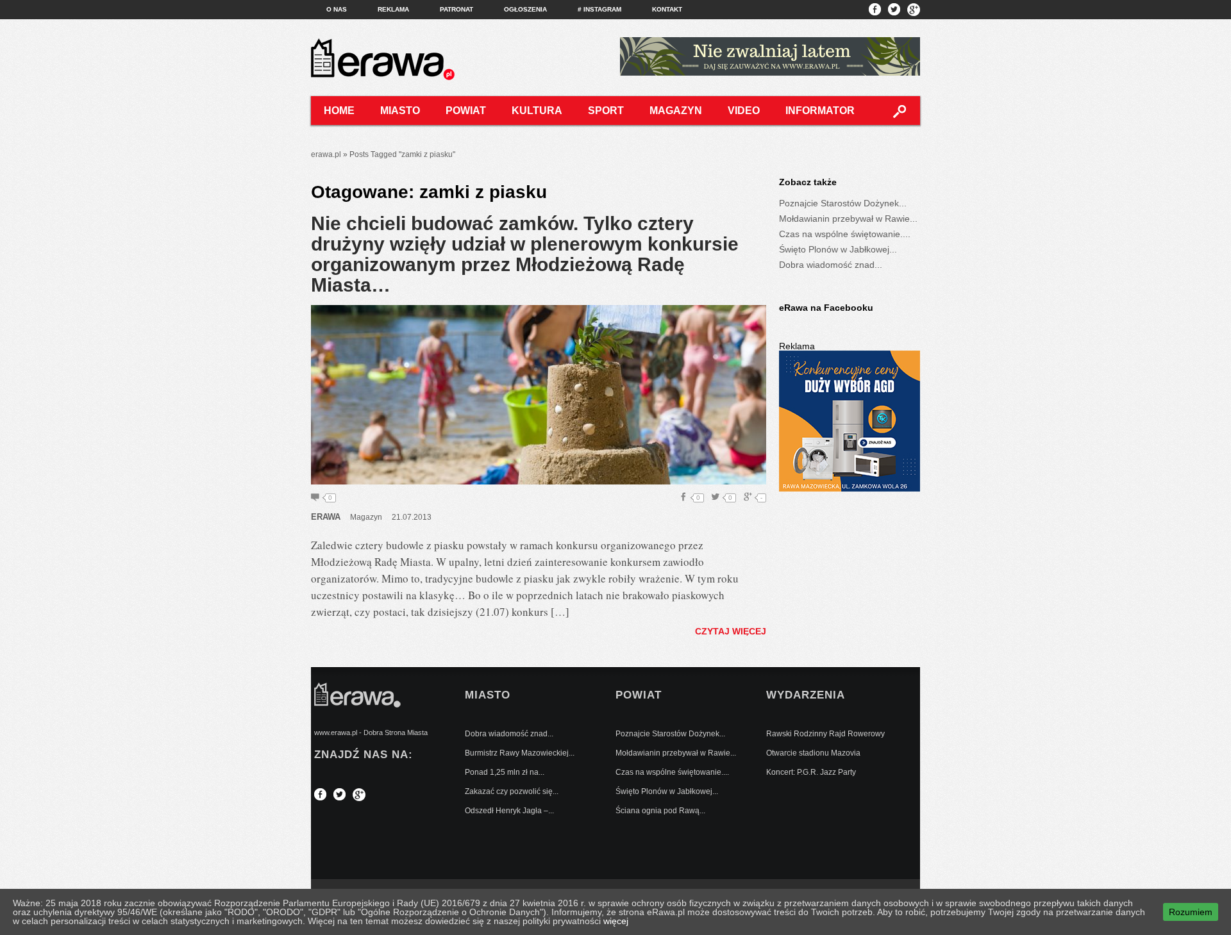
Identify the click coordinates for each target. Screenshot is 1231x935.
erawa (325, 517)
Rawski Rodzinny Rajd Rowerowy (825, 733)
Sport (606, 110)
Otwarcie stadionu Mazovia (813, 753)
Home (339, 110)
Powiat (466, 110)
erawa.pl (326, 154)
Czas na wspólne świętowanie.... (844, 234)
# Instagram (599, 9)
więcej (615, 921)
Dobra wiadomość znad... (830, 265)
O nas (336, 9)
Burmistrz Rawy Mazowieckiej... (519, 753)
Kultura (537, 110)
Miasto (400, 110)
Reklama (393, 9)
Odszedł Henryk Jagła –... (509, 810)
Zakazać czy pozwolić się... (511, 791)
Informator (820, 110)
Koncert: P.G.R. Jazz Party (811, 772)
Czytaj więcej (730, 631)
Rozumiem (1190, 912)
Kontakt (667, 9)
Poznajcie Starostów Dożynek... (843, 203)
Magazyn (675, 110)
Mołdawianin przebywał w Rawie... (848, 218)
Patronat (456, 9)
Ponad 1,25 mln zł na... (504, 772)
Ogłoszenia (525, 9)
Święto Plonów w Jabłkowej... (838, 249)
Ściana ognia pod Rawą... (660, 810)
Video (744, 110)
